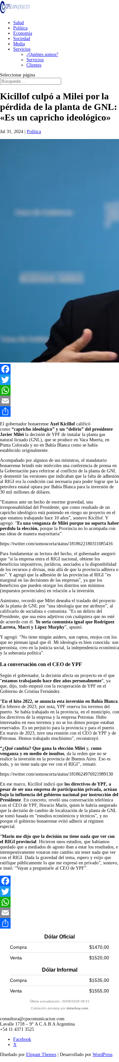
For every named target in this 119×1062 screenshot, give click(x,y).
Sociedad (21, 38)
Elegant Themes (41, 1054)
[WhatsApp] (59, 390)
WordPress (102, 1054)
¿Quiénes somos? (42, 54)
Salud (18, 22)
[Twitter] (59, 379)
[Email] (59, 401)
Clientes (33, 65)
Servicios (21, 49)
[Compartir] (59, 411)
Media (19, 43)
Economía (22, 33)
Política (20, 27)
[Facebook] (59, 369)
